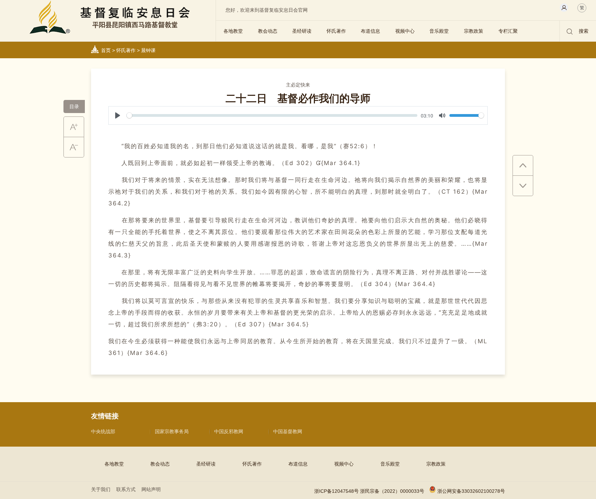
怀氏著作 (336, 31)
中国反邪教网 (228, 431)
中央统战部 (103, 431)
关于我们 (100, 489)
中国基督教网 (287, 431)
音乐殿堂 (439, 31)
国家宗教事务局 (172, 431)
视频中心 (405, 31)
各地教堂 (233, 31)
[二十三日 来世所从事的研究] (523, 186)
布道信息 (370, 31)
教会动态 (267, 31)
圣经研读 (301, 31)
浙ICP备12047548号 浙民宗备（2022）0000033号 (369, 491)
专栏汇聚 (508, 31)
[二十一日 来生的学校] (523, 165)
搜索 (582, 31)
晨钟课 (148, 50)
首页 (106, 50)
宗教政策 (473, 31)
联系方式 (126, 489)
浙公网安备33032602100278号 (471, 491)
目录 (74, 106)
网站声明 (151, 489)
